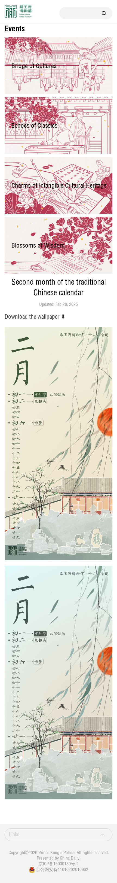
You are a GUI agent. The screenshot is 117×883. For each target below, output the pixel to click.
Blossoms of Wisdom (38, 245)
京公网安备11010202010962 (62, 869)
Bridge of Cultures (34, 66)
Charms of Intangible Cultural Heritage (58, 185)
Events (15, 28)
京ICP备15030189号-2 (59, 863)
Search (104, 13)
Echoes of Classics (34, 125)
